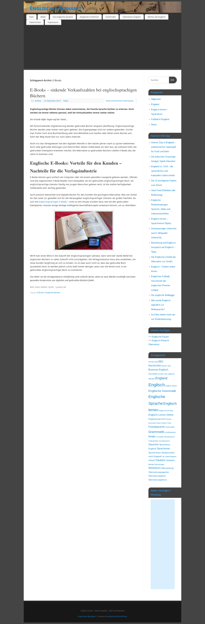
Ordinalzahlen (153, 441)
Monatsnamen (169, 437)
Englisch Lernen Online (160, 415)
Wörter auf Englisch (156, 17)
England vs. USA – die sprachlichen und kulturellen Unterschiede (163, 171)
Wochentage (159, 464)
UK (163, 456)
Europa (168, 419)
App (156, 362)
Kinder (152, 436)
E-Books (40, 292)
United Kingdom (170, 456)
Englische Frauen (160, 336)
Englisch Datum (171, 386)
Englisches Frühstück (89, 17)
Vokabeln (160, 460)
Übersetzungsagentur (158, 472)
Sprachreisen (154, 453)
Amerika (151, 362)
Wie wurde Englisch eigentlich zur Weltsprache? (160, 305)
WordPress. (122, 616)
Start (31, 17)
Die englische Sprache (63, 17)
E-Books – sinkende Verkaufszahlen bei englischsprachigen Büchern (83, 92)
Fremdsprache (156, 426)
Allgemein (156, 99)
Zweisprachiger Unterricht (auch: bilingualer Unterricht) (163, 233)
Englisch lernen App (166, 410)
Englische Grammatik (162, 390)
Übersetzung (167, 468)
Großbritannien (170, 432)
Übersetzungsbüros (157, 480)
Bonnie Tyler (166, 366)
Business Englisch (158, 369)
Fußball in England (160, 119)
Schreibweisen (164, 441)
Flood (169, 423)
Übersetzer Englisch (132, 17)
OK (171, 80)
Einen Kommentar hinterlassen (120, 101)
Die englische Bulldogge (163, 295)
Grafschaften (170, 427)
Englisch (156, 384)
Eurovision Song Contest (157, 423)
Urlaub (151, 460)
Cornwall (152, 374)
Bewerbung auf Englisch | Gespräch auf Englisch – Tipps (163, 247)
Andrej (38, 101)
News (65, 101)
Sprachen (153, 444)
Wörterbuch (154, 468)
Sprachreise (163, 448)
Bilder (43, 17)
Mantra (112, 616)
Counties (160, 374)
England (155, 104)
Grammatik (111, 17)
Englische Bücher (52, 292)
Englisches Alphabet (55, 8)
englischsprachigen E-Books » (54, 201)
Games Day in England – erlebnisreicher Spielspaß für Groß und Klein (163, 147)
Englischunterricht (156, 419)
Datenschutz (35, 22)
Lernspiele (160, 437)
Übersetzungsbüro (157, 476)
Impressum (53, 22)
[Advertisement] (102, 47)
